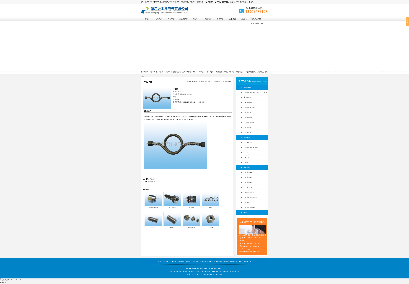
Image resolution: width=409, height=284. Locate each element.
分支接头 (260, 72)
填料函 (191, 207)
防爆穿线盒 (248, 182)
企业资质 (232, 19)
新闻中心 (220, 19)
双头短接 (153, 227)
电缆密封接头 (249, 192)
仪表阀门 (195, 19)
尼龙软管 (247, 132)
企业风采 (244, 19)
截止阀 (246, 157)
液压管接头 (210, 72)
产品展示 (207, 81)
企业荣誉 (210, 261)
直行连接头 (172, 207)
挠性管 (246, 202)
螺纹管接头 (240, 72)
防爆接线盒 (248, 177)
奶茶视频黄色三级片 (251, 147)
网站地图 (3, 282)
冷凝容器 (152, 181)
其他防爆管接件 (249, 207)
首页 (200, 81)
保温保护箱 (248, 187)
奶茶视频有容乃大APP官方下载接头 (185, 72)
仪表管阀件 (183, 19)
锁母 (210, 207)
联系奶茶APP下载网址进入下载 (231, 261)
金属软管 (232, 72)
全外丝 (172, 227)
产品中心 (171, 19)
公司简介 (159, 19)
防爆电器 (208, 19)
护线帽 (152, 179)
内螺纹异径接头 (153, 207)
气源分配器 (248, 142)
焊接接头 (202, 72)
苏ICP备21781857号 (217, 269)
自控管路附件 (250, 72)
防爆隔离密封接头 (250, 197)
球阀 (246, 152)
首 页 (147, 19)
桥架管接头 (191, 227)
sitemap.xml (247, 261)
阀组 (246, 162)
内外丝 (210, 227)
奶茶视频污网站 (221, 72)
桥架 (245, 212)
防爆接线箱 (248, 172)
